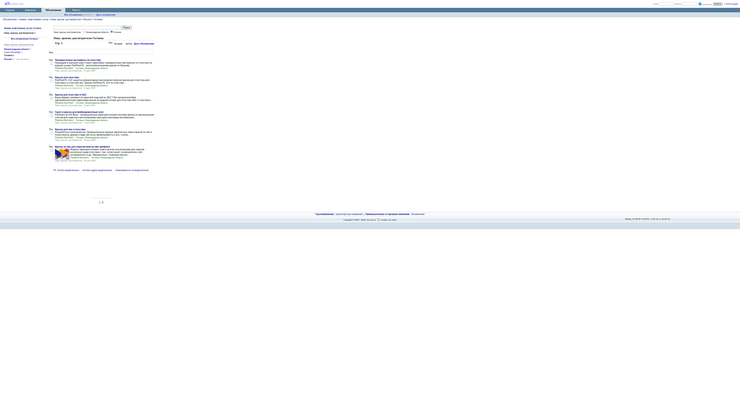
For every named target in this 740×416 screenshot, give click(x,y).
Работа (76, 10)
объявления (418, 214)
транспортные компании (349, 214)
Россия (87, 19)
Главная (9, 10)
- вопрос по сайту (388, 220)
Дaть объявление (106, 14)
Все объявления (73, 14)
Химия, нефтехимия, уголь (33, 19)
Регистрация (732, 4)
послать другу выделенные (97, 170)
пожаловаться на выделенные (132, 170)
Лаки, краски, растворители (66, 19)
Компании (30, 10)
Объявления (10, 19)
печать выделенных (68, 170)
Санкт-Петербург (12, 52)
